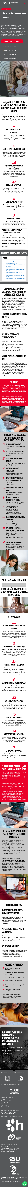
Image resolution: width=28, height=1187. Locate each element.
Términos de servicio (6, 1183)
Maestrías (3, 1104)
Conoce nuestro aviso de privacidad (10, 1181)
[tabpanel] (14, 270)
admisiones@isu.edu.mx (8, 1151)
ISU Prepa (3, 1099)
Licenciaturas (4, 1102)
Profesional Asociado (6, 1101)
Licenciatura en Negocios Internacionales (15, 278)
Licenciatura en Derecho (11, 263)
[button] (14, 605)
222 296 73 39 (13, 1150)
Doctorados (4, 1105)
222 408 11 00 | (6, 1150)
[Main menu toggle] (24, 3)
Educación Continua (6, 1107)
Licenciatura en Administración (13, 261)
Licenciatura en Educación (12, 267)
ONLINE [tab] (5, 258)
